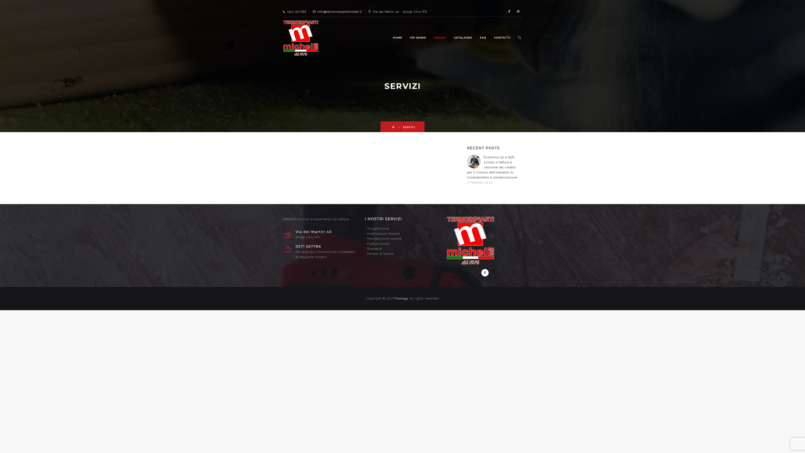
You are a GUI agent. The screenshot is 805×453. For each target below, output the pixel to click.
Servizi (440, 37)
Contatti (502, 37)
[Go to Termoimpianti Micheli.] (393, 127)
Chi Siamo (418, 37)
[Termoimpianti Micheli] (301, 38)
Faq (483, 37)
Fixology (401, 298)
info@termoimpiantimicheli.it (340, 11)
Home (397, 37)
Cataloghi (463, 37)
